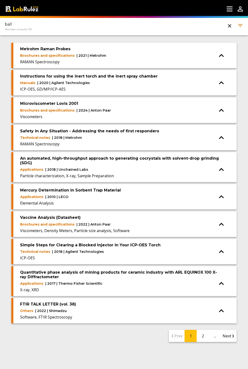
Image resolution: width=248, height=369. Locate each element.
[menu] (229, 9)
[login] (240, 9)
